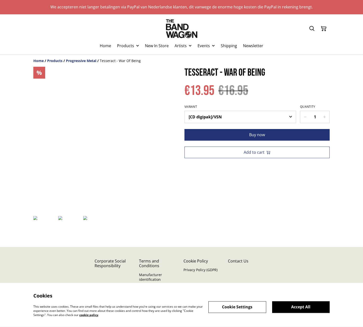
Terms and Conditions (149, 263)
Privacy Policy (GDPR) (200, 269)
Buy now (257, 134)
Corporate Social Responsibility (110, 263)
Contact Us (238, 261)
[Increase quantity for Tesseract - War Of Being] (325, 117)
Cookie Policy (195, 261)
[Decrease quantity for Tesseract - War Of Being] (305, 117)
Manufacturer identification (150, 277)
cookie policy (88, 315)
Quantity (307, 107)
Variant (190, 107)
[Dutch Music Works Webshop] (181, 28)
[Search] (312, 28)
